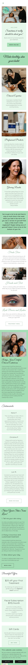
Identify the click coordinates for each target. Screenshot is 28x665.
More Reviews (14, 501)
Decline (7, 661)
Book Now (7, 565)
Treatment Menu (14, 323)
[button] (3, 3)
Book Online (14, 44)
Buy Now (14, 642)
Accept (20, 661)
